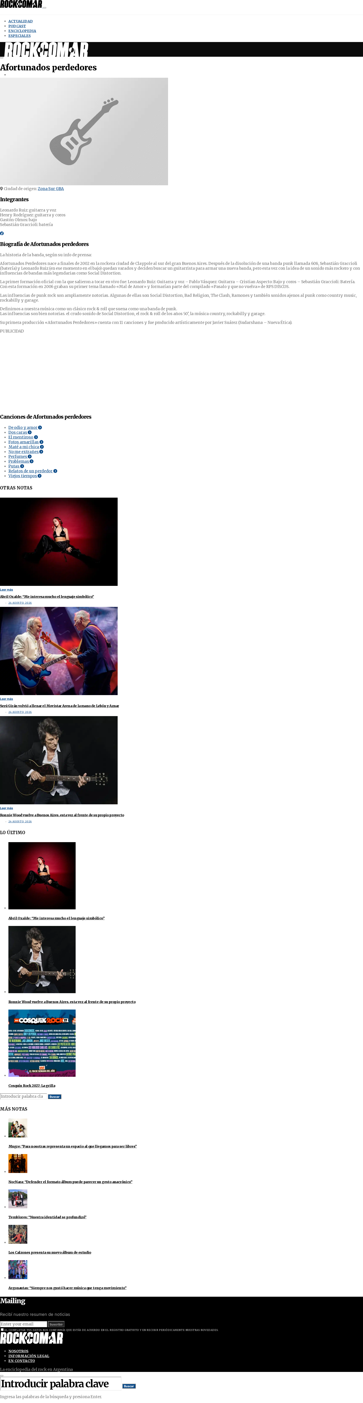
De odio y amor (23, 427)
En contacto (21, 1361)
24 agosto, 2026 (20, 602)
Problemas (19, 461)
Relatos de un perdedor (30, 471)
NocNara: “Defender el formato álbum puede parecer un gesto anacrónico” (70, 1182)
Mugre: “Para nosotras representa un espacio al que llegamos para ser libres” (72, 1146)
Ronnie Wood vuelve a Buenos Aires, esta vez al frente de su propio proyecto (62, 815)
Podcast (17, 26)
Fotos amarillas (23, 442)
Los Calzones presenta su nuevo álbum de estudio (49, 1252)
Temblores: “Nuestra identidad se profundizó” (47, 1217)
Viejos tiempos (23, 475)
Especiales (19, 36)
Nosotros (18, 1351)
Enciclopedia (22, 31)
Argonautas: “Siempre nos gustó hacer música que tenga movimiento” (67, 1288)
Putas (14, 466)
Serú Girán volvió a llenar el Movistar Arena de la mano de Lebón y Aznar (59, 706)
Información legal (28, 1356)
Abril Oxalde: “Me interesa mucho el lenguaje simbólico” (47, 596)
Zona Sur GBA (51, 188)
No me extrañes (23, 451)
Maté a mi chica (24, 446)
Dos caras (18, 432)
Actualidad (20, 21)
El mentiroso (21, 437)
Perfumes (18, 456)
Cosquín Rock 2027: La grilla (31, 1085)
